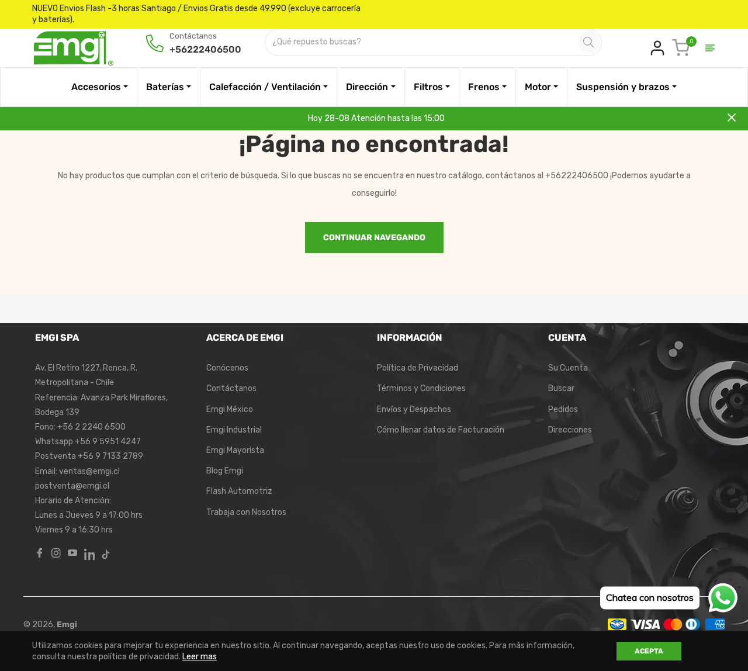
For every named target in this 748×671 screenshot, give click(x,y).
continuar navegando (374, 238)
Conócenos (227, 368)
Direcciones (570, 430)
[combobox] (422, 42)
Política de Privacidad (417, 368)
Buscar (561, 388)
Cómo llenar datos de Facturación (440, 430)
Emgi (67, 625)
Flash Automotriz (239, 491)
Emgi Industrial (234, 430)
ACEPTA (649, 651)
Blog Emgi (224, 471)
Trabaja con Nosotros (246, 512)
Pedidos (563, 409)
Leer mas (199, 657)
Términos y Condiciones (421, 388)
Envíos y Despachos (414, 409)
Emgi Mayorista (235, 450)
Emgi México (229, 409)
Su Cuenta (568, 368)
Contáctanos (231, 388)
